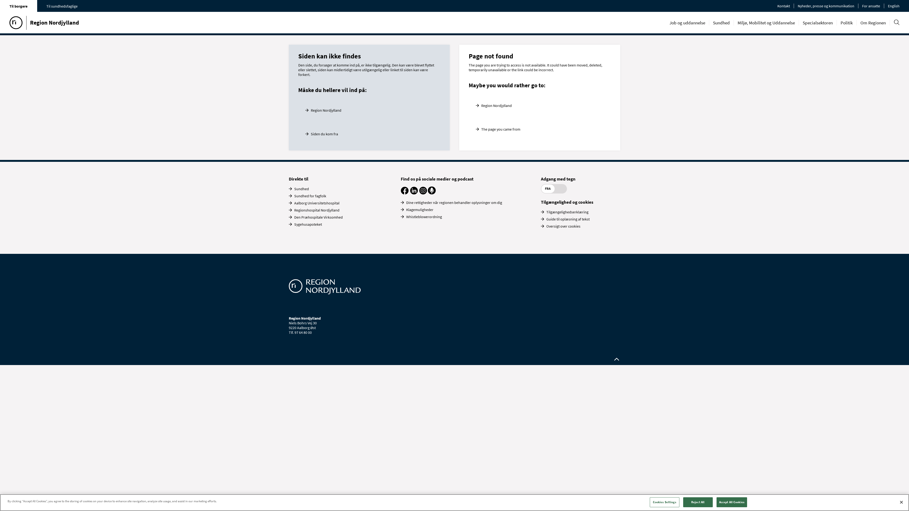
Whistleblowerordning (424, 216)
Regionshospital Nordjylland (316, 210)
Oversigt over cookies (563, 226)
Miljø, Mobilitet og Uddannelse (766, 23)
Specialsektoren (818, 23)
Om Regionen (873, 23)
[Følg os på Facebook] (405, 193)
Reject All (697, 502)
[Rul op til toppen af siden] (616, 359)
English (894, 6)
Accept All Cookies (731, 502)
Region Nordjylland (326, 110)
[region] (454, 502)
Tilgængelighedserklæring (567, 212)
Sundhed (721, 23)
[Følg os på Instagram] (423, 193)
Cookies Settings (664, 502)
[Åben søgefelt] (897, 22)
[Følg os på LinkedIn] (414, 193)
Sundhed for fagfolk (310, 196)
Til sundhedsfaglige (62, 6)
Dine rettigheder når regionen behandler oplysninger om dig (454, 202)
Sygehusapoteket (308, 224)
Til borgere (18, 6)
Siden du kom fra (324, 134)
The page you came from (500, 129)
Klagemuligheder (419, 209)
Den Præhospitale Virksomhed (318, 217)
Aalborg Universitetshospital (316, 203)
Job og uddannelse (687, 23)
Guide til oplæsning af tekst (568, 219)
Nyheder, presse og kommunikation (826, 6)
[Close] (901, 502)
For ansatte (871, 6)
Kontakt (783, 6)
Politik (847, 23)
